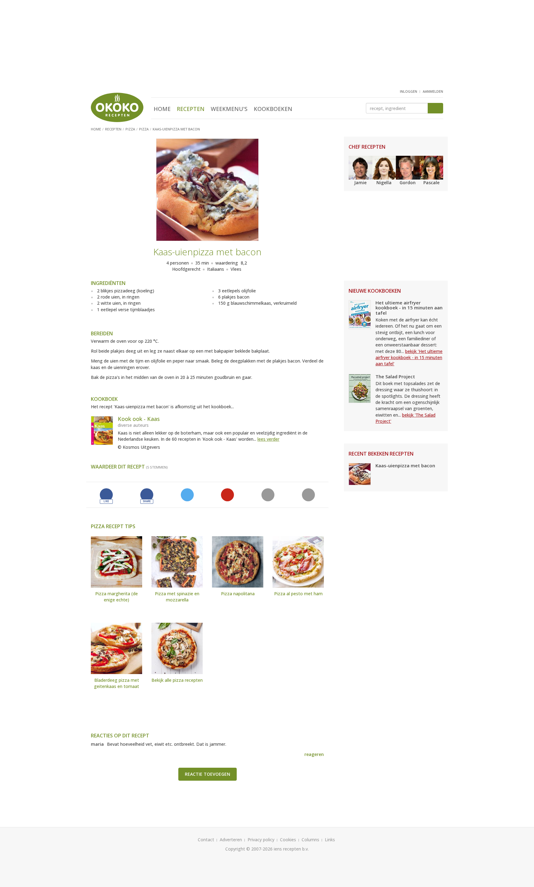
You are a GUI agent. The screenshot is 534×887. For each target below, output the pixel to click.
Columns (310, 839)
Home (162, 108)
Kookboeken (273, 108)
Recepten (191, 108)
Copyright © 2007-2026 (249, 849)
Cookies (288, 839)
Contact (206, 839)
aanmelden (433, 91)
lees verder (268, 439)
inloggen (408, 91)
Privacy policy (261, 839)
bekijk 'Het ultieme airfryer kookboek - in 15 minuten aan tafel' (409, 357)
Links (330, 839)
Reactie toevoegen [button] (207, 774)
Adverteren (231, 839)
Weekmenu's (229, 108)
